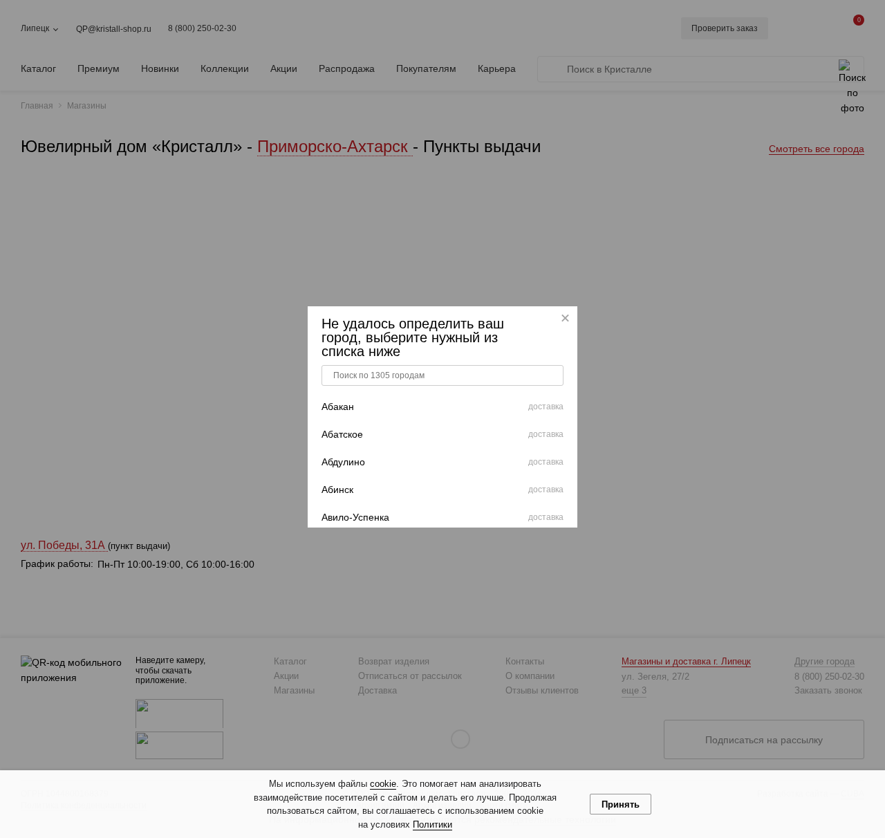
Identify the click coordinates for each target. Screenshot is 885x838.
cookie (383, 784)
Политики (432, 824)
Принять (621, 804)
